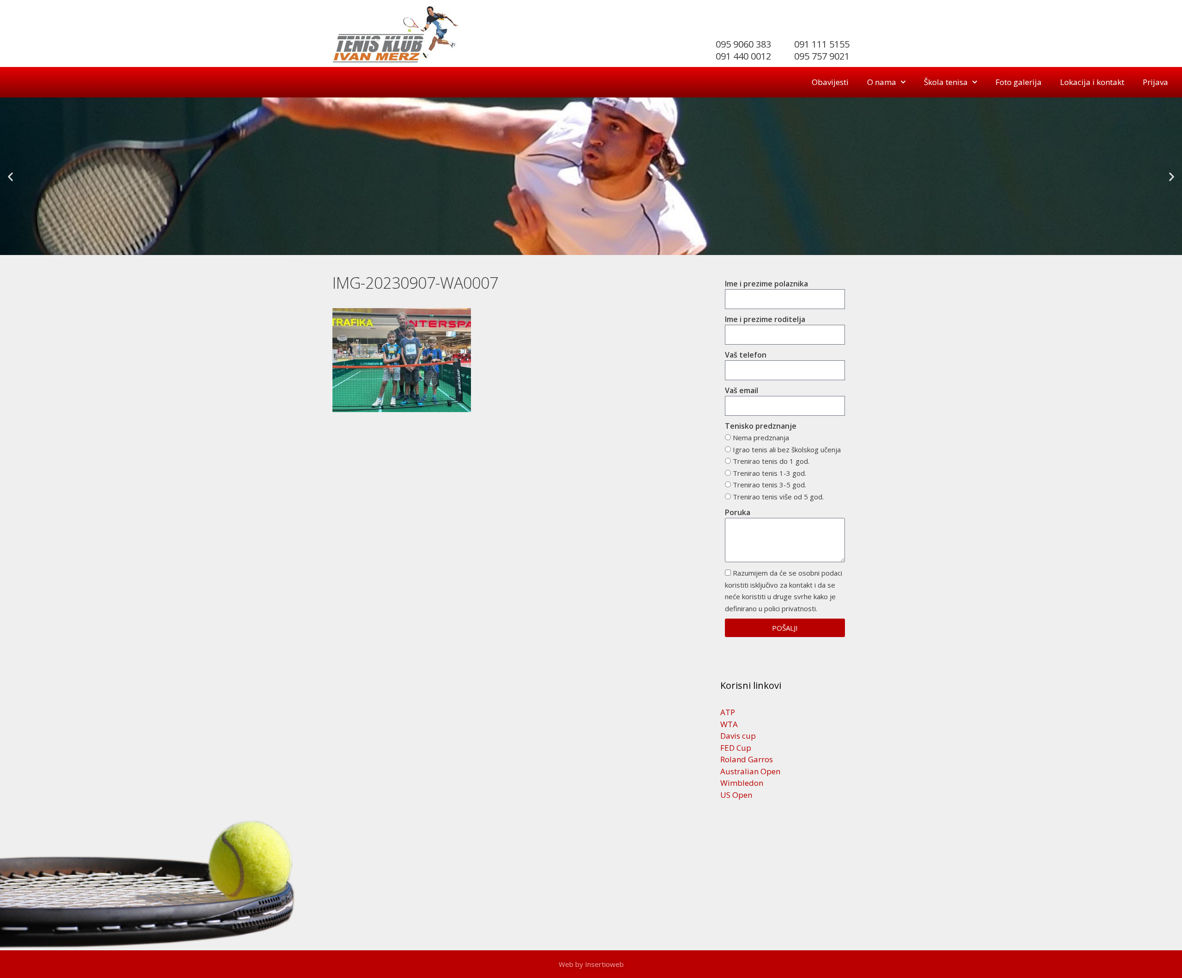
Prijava (1155, 82)
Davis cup (738, 735)
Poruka (737, 512)
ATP (727, 712)
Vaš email (741, 390)
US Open (736, 795)
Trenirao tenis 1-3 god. (769, 473)
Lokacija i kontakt (1092, 82)
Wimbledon (741, 783)
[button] (10, 176)
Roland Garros (746, 759)
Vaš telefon (745, 355)
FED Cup (735, 747)
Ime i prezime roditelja (765, 319)
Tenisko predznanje (760, 426)
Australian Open (750, 771)
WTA (729, 724)
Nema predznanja (761, 437)
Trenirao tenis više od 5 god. (778, 496)
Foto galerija (1018, 82)
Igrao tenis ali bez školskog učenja (787, 449)
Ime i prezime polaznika (766, 284)
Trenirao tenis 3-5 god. (769, 484)
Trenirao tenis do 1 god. (771, 461)
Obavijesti (830, 82)
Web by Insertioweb (591, 964)
